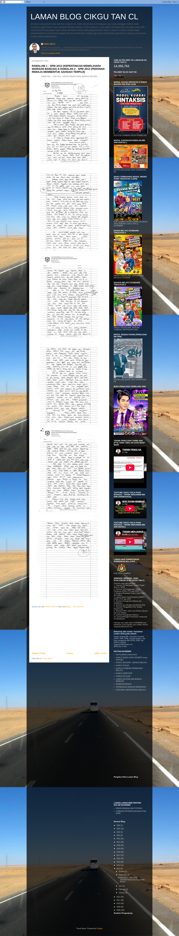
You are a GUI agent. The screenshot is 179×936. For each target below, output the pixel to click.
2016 (118, 859)
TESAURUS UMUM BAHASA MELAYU (131, 690)
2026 (118, 825)
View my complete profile (50, 53)
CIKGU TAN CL (50, 44)
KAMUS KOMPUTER (124, 673)
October (122, 872)
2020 (118, 845)
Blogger (99, 928)
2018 (118, 852)
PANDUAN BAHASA (124, 684)
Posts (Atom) (47, 658)
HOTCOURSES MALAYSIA (126, 655)
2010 (118, 903)
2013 (118, 868)
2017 (118, 855)
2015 (118, 862)
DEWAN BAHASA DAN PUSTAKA (129, 808)
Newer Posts (38, 653)
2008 (118, 910)
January (122, 893)
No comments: (79, 607)
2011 (118, 900)
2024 (118, 832)
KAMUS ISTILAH (122, 665)
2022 (118, 839)
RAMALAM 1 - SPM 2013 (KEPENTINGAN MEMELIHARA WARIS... (131, 880)
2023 (118, 835)
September (123, 875)
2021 (118, 842)
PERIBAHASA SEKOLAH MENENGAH (131, 687)
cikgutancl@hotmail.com (123, 644)
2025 (118, 829)
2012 (118, 897)
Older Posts (100, 653)
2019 (118, 849)
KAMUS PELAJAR (123, 676)
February (122, 889)
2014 (118, 865)
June (121, 886)
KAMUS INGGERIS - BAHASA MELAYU (131, 663)
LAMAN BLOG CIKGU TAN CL (84, 16)
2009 (118, 907)
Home (70, 653)
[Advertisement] (69, 630)
